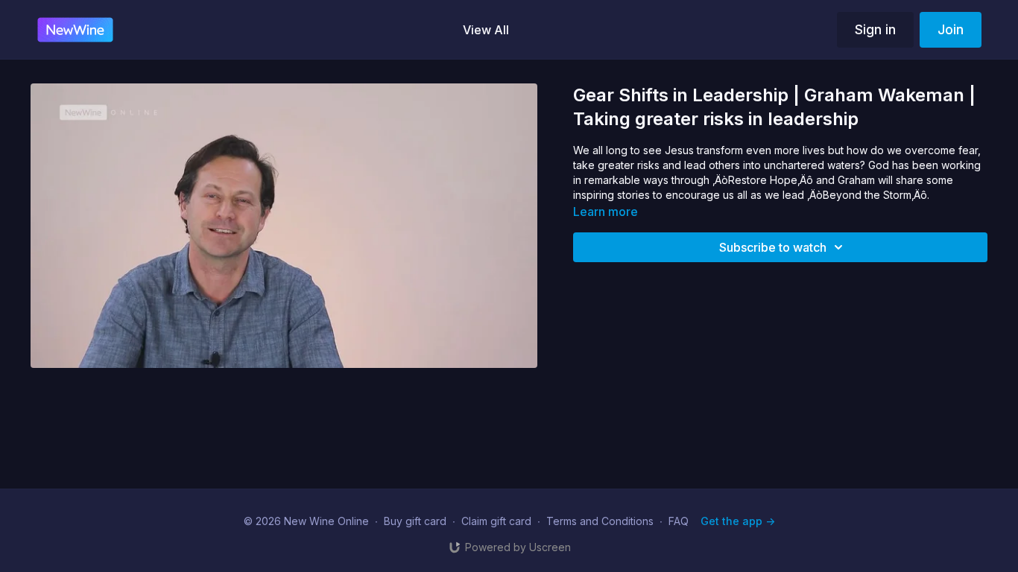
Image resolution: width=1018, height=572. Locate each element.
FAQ (678, 521)
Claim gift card (496, 521)
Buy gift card (415, 521)
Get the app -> (738, 521)
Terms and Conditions (600, 521)
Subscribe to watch (772, 247)
